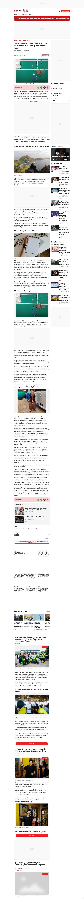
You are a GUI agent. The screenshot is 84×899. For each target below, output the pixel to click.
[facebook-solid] (41, 87)
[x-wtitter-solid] (44, 87)
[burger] (69, 13)
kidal (43, 138)
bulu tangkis (41, 183)
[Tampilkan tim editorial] (49, 535)
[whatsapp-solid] (38, 87)
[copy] (48, 87)
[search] (59, 11)
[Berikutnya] (50, 595)
